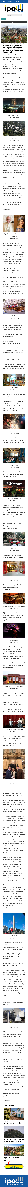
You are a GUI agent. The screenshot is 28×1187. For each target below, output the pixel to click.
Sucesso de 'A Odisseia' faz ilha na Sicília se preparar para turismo (14, 1140)
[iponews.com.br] (14, 11)
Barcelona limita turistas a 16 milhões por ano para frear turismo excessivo (12, 1158)
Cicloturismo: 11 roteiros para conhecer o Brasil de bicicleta (13, 1122)
